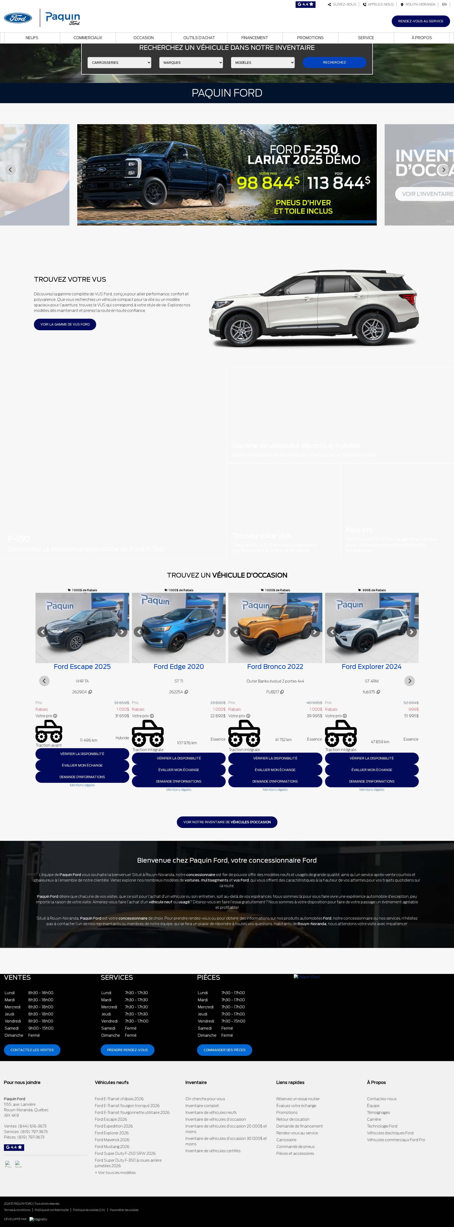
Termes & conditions (17, 1210)
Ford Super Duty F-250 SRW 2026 (125, 1153)
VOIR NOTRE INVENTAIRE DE (227, 822)
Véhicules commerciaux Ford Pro (396, 1140)
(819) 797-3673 (34, 1132)
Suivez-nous (343, 4)
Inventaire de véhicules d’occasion (215, 1119)
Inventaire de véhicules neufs (210, 1112)
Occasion (143, 38)
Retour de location (292, 1119)
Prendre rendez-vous (127, 1050)
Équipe (373, 1106)
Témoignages (378, 1112)
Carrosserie (286, 1140)
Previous (10, 170)
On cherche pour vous (205, 1099)
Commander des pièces (225, 1050)
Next (443, 170)
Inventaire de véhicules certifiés (212, 1151)
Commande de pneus (295, 1147)
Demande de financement (299, 1126)
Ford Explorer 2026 (112, 1133)
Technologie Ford (382, 1126)
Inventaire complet (202, 1106)
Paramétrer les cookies (124, 1210)
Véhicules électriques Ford (390, 1133)
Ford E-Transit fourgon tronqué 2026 (127, 1106)
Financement (254, 38)
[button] (42, 632)
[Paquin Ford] (42, 17)
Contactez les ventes (32, 1050)
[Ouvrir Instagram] (18, 1164)
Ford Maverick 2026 (112, 1140)
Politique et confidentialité (52, 1210)
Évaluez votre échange (296, 1106)
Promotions (310, 38)
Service (366, 38)
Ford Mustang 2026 (112, 1147)
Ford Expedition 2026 (114, 1126)
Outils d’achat (199, 38)
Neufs (32, 38)
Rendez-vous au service (420, 21)
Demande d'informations (82, 781)
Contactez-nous (381, 1099)
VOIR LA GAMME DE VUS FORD (65, 324)
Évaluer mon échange (82, 770)
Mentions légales (82, 789)
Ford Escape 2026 (111, 1119)
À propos (422, 38)
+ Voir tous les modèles (115, 1173)
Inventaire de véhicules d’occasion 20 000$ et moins (226, 1129)
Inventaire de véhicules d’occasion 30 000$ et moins (226, 1141)
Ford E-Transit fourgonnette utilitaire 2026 (132, 1112)
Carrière (374, 1119)
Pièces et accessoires (295, 1153)
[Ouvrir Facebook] (8, 1164)
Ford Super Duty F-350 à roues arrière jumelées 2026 (128, 1163)
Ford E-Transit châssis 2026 (119, 1099)
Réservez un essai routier (298, 1099)
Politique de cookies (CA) (89, 1210)
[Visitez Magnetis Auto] (39, 1219)
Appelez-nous (380, 4)
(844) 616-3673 (32, 1126)
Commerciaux (88, 38)
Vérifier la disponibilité (82, 758)
